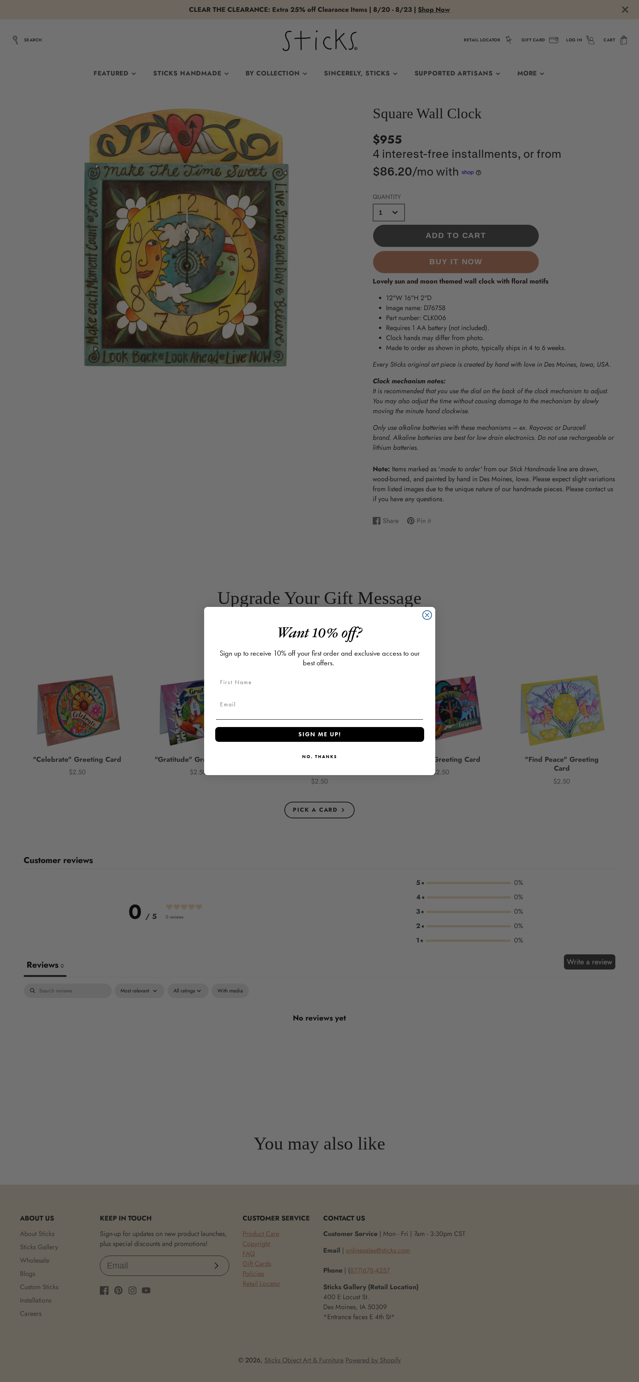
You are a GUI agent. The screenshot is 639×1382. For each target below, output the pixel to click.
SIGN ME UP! (319, 734)
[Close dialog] (427, 615)
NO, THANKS (319, 757)
